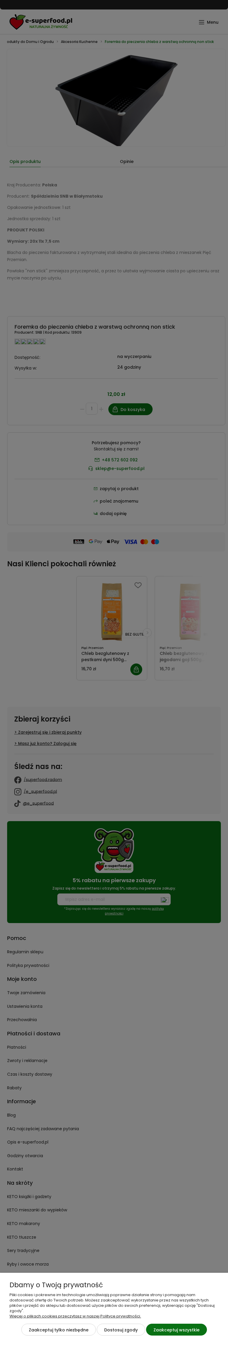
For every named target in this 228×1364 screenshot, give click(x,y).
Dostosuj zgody (121, 1330)
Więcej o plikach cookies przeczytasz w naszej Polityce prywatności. (75, 1316)
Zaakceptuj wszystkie (176, 1330)
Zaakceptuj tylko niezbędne (58, 1330)
